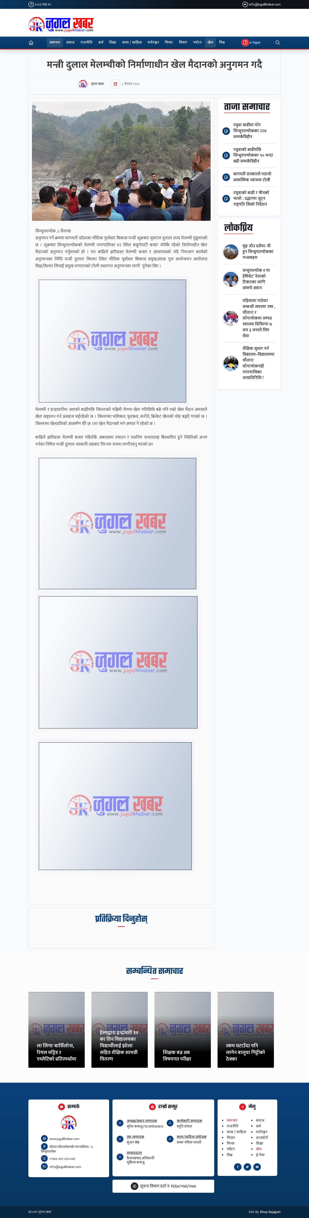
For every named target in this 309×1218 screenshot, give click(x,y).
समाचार (54, 42)
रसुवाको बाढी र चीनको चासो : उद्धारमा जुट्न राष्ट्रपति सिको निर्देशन (251, 198)
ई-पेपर (260, 1155)
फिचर (169, 42)
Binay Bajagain (270, 1212)
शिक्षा (112, 42)
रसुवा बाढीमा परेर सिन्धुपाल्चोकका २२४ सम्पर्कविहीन (250, 131)
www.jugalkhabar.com (64, 1139)
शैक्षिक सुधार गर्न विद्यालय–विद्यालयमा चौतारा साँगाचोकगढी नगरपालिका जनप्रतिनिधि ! (259, 363)
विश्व (222, 42)
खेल (210, 42)
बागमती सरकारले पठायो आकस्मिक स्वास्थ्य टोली (252, 177)
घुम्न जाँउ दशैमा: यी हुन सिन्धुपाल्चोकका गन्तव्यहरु (258, 252)
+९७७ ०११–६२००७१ (62, 1159)
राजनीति (86, 42)
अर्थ (100, 42)
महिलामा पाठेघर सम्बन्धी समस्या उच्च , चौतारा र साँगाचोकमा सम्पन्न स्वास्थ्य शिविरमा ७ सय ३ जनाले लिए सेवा (259, 318)
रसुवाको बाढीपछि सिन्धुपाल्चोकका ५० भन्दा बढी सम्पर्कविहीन (253, 155)
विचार (183, 42)
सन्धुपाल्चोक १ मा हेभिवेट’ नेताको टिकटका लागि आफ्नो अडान (256, 279)
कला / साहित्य (132, 42)
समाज (70, 42)
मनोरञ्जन (153, 42)
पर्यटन (197, 42)
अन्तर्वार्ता (262, 1137)
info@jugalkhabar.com (265, 4)
